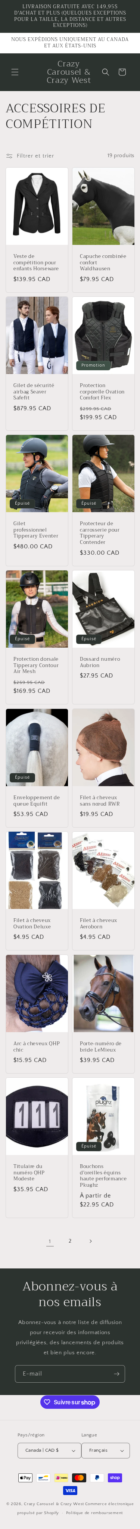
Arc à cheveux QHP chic (36, 1046)
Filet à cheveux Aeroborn (98, 924)
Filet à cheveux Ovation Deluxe (32, 924)
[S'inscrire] (116, 1374)
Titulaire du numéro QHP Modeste (29, 1173)
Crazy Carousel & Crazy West (54, 1504)
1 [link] (50, 1241)
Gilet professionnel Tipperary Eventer (35, 530)
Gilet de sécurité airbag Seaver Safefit (33, 392)
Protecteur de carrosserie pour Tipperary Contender (100, 533)
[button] (15, 72)
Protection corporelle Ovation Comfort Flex (102, 392)
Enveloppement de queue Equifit (36, 801)
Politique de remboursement (94, 1513)
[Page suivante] (90, 1241)
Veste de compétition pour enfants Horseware (36, 262)
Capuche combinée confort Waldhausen (103, 262)
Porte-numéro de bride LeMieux (101, 1046)
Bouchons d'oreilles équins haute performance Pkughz (103, 1176)
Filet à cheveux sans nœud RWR (100, 801)
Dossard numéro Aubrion (100, 662)
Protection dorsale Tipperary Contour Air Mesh (36, 665)
